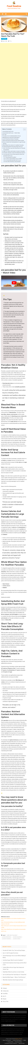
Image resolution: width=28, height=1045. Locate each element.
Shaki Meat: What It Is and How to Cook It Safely (13, 972)
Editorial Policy (22, 1043)
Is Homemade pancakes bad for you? (13, 160)
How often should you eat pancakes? (13, 161)
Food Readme (14, 6)
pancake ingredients (17, 936)
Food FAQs (4, 38)
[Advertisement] (14, 57)
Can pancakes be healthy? (10, 157)
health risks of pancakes (12, 935)
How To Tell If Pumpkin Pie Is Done (10, 953)
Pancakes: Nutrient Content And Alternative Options (14, 152)
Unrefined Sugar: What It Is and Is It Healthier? (13, 960)
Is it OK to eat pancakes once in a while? (13, 158)
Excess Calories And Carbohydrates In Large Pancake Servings (14, 142)
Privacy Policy (10, 1041)
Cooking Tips (6, 990)
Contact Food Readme (17, 1040)
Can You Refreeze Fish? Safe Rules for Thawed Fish (14, 974)
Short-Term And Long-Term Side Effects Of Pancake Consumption (14, 149)
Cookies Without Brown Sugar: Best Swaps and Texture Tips (13, 968)
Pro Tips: (5, 134)
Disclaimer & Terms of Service (11, 1043)
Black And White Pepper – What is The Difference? (14, 977)
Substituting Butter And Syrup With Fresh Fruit (13, 146)
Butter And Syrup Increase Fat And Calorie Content (13, 140)
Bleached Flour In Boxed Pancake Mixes (11, 137)
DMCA (24, 1040)
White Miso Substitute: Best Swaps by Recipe (13, 979)
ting (10, 41)
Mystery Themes (18, 1038)
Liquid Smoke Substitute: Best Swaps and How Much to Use (14, 963)
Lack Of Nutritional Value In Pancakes (10, 139)
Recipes (4, 998)
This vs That (5, 1001)
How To (4, 996)
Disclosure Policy (18, 1041)
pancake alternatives (6, 936)
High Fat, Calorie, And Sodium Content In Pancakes (14, 151)
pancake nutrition (16, 938)
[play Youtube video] (14, 283)
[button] (23, 129)
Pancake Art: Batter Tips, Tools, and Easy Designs (14, 950)
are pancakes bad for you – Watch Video (11, 132)
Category (5, 988)
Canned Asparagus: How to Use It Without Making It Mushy (14, 956)
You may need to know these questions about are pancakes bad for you (13, 155)
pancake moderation (6, 938)
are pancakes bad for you (8, 131)
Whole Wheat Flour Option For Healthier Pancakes (13, 145)
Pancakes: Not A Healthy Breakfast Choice (12, 135)
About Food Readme (7, 1040)
